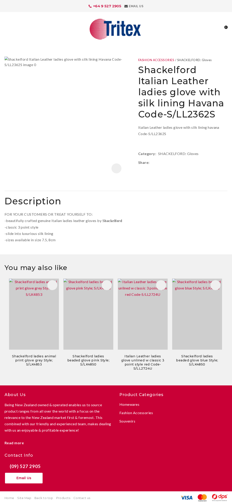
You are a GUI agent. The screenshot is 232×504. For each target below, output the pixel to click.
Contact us (81, 498)
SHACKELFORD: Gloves (194, 60)
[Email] (165, 162)
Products (63, 498)
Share (143, 162)
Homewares (129, 404)
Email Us (136, 6)
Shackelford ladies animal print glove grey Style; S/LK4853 (34, 360)
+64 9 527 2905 (107, 6)
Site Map (24, 498)
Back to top (43, 498)
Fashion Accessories (136, 413)
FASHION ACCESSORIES (156, 60)
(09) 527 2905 (25, 466)
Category (146, 153)
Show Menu (7, 28)
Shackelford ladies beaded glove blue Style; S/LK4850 (197, 360)
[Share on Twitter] (158, 162)
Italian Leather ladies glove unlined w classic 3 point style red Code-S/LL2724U (142, 362)
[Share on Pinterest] (172, 162)
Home (9, 498)
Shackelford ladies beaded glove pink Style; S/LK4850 (88, 360)
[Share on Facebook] (152, 162)
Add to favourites (52, 285)
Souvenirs (127, 421)
